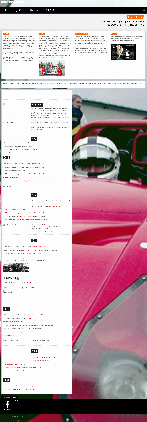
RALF (7, 10)
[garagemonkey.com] (36, 294)
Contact (15, 398)
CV (20, 10)
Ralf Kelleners (141, 416)
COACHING (34, 10)
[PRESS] (36, 277)
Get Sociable (6, 398)
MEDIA (48, 10)
